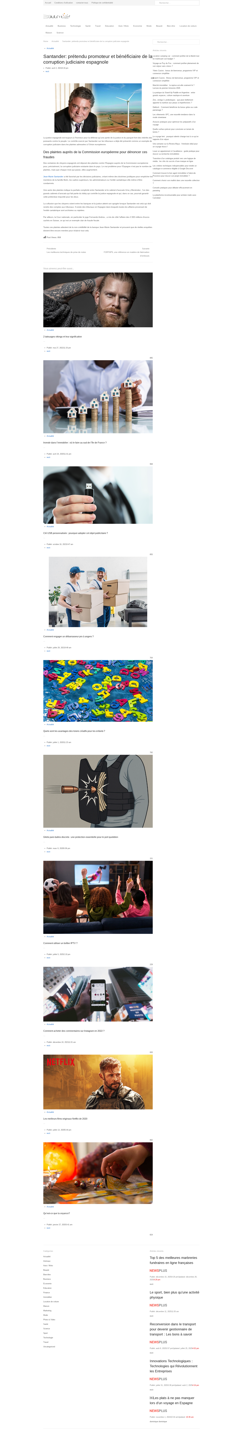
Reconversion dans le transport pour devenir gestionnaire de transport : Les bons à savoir (173, 1329)
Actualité (49, 26)
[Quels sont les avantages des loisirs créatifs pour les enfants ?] (98, 662)
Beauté (159, 26)
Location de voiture (188, 26)
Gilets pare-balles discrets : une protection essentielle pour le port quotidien (80, 837)
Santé (88, 26)
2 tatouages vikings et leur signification (62, 336)
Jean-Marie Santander (53, 176)
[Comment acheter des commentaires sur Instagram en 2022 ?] (98, 968)
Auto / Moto (123, 26)
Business (62, 26)
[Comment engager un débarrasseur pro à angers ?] (98, 558)
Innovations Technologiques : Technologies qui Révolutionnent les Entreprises (173, 1366)
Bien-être (171, 26)
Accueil (48, 3)
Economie (137, 26)
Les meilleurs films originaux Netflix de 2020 (65, 1119)
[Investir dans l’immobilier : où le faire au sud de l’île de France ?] (98, 362)
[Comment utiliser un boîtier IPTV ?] (98, 862)
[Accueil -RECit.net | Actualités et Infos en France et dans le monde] (61, 14)
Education (109, 26)
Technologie (75, 26)
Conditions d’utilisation (63, 3)
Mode (149, 26)
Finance (46, 1293)
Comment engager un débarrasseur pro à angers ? (68, 636)
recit (47, 71)
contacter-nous (82, 3)
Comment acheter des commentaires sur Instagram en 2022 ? (73, 1031)
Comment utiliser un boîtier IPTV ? (60, 943)
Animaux (46, 1261)
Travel (98, 26)
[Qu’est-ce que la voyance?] (98, 1144)
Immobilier (47, 1297)
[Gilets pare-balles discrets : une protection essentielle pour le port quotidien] (98, 756)
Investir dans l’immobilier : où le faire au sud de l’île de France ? (75, 442)
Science (60, 33)
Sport (45, 1333)
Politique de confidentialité (102, 3)
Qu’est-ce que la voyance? (56, 1213)
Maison (49, 33)
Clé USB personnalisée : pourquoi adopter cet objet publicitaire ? (75, 533)
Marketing (47, 1311)
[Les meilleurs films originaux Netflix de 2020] (98, 1056)
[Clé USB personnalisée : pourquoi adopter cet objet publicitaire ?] (98, 468)
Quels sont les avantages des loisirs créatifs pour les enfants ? (74, 731)
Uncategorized (49, 1347)
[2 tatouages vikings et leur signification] (98, 274)
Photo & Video (49, 1320)
